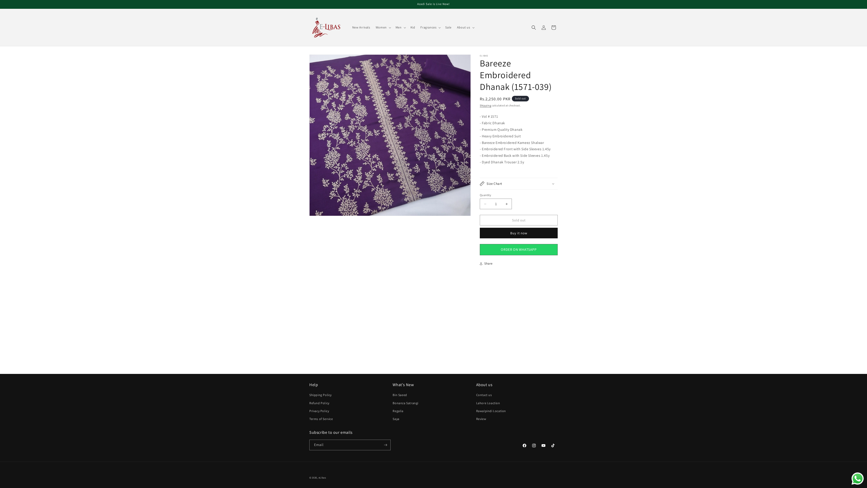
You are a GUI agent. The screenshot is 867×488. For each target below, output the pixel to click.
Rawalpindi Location (491, 411)
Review (481, 419)
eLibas (322, 477)
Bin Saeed (400, 395)
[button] (383, 27)
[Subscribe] (385, 445)
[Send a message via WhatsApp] (858, 479)
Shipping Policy (320, 395)
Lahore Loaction (488, 403)
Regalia (398, 411)
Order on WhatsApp (518, 249)
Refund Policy (319, 403)
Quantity (485, 195)
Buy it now (518, 233)
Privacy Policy (319, 411)
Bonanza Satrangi (405, 403)
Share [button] (488, 263)
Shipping (485, 105)
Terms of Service (321, 419)
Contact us (484, 395)
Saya (396, 419)
